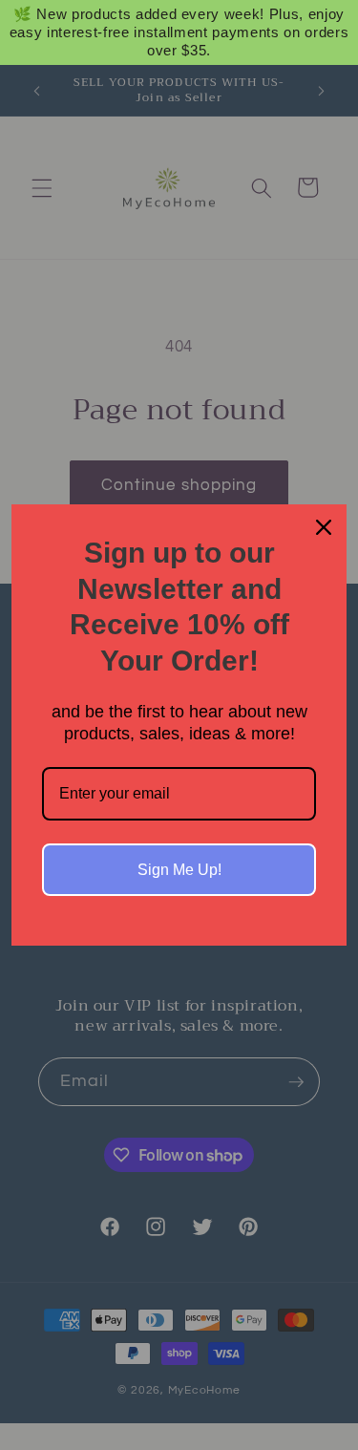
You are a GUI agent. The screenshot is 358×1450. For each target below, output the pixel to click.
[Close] (324, 527)
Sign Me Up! (179, 870)
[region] (179, 32)
